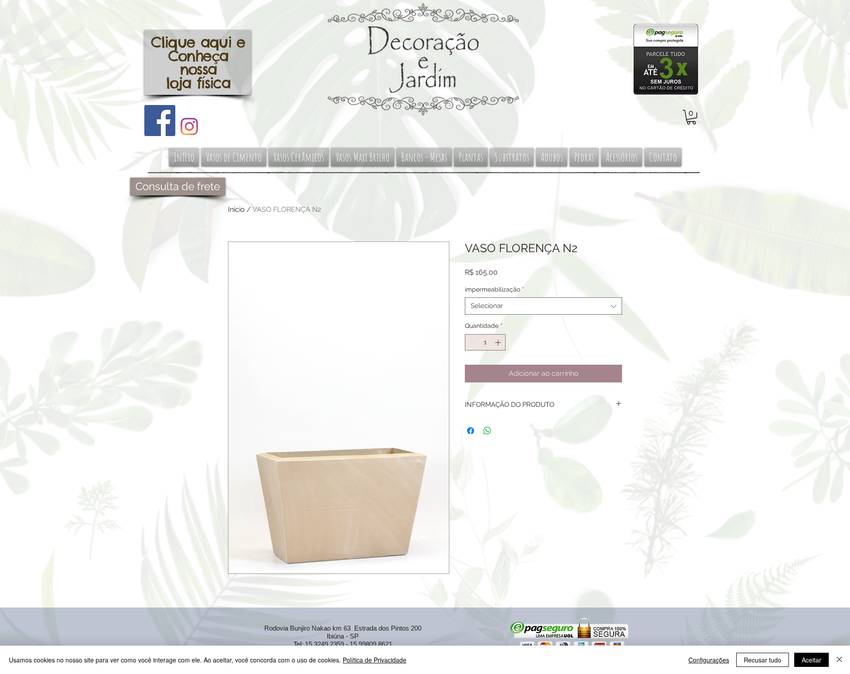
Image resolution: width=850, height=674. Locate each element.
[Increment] (498, 342)
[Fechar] (839, 660)
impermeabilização (494, 289)
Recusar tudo (762, 659)
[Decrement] (471, 342)
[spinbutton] (485, 342)
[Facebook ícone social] (159, 120)
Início (236, 209)
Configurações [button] (708, 659)
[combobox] (543, 306)
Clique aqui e (198, 42)
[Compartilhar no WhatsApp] (487, 430)
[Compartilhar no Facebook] (470, 430)
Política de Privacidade (374, 659)
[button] (691, 117)
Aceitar (811, 659)
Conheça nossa (198, 63)
